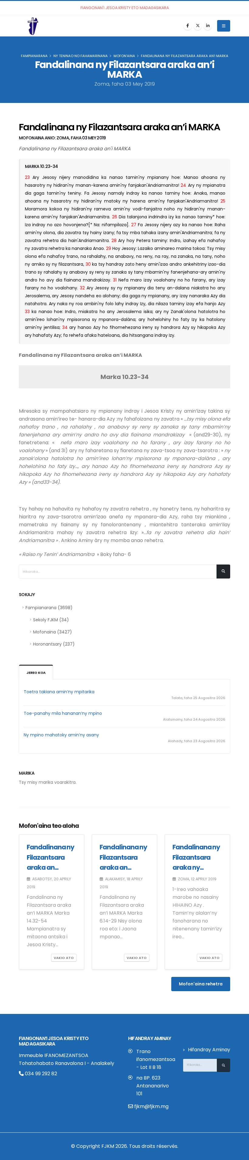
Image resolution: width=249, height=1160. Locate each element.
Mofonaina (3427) (52, 632)
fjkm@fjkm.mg (151, 1106)
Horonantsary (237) (54, 644)
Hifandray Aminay (209, 1049)
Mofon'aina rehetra (201, 984)
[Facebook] (187, 26)
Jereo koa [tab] (36, 672)
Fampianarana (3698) (49, 608)
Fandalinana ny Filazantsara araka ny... (196, 857)
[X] (197, 26)
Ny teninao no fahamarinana (80, 55)
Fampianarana (34, 55)
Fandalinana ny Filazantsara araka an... (50, 857)
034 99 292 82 (40, 1073)
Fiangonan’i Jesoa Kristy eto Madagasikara (54, 1041)
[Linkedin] (207, 26)
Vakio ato (64, 957)
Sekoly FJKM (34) (51, 620)
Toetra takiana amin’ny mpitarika (59, 692)
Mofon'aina (124, 55)
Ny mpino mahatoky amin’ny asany (61, 735)
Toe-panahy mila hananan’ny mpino (63, 713)
